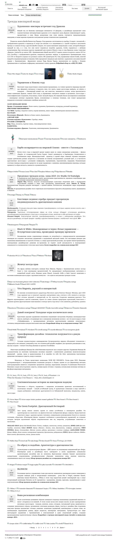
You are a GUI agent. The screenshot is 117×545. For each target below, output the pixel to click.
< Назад (32, 528)
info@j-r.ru (23, 5)
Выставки (75, 8)
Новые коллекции (13, 15)
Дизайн (87, 8)
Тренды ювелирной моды (33, 15)
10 (57, 528)
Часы (22, 15)
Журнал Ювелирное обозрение (24, 8)
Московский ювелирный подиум (102, 8)
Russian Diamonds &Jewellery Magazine (42, 8)
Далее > (62, 528)
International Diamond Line (59, 8)
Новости (10, 8)
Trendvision (51, 346)
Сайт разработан (81, 535)
